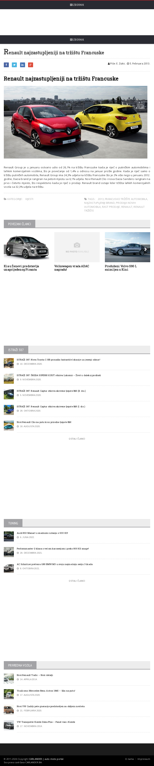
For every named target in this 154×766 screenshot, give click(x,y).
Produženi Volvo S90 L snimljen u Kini (121, 267)
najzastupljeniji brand (99, 203)
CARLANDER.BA (33, 762)
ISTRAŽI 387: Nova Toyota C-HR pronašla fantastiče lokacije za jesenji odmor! (58, 359)
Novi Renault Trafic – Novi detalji (35, 675)
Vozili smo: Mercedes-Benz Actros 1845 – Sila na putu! (46, 690)
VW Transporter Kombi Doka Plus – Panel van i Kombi (46, 721)
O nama (129, 758)
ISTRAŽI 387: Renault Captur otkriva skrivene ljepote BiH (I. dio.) (51, 406)
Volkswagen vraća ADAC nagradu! (71, 267)
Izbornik (78, 5)
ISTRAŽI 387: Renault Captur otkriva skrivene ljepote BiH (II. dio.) (51, 390)
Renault (126, 207)
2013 (101, 199)
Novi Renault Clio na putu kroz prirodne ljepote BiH (44, 422)
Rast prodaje (111, 207)
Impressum (144, 758)
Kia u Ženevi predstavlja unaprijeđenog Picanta (21, 267)
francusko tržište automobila (126, 199)
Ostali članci (77, 438)
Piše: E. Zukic (117, 63)
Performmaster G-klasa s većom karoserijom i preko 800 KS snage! (53, 548)
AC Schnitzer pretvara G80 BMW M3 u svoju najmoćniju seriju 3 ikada (55, 564)
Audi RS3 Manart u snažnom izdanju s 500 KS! (42, 532)
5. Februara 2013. (139, 63)
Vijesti (29, 199)
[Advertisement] (77, 22)
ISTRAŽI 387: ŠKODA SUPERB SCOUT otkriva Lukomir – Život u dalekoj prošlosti (59, 375)
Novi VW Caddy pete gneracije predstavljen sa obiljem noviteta (51, 706)
